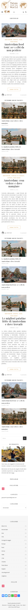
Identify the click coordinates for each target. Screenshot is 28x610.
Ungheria (4, 576)
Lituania (4, 561)
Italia (3, 554)
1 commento (23, 375)
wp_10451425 (8, 95)
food (20, 39)
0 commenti (23, 95)
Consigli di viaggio (17, 175)
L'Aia (3, 558)
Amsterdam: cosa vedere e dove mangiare (14, 183)
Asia (3, 533)
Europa (15, 39)
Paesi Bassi (14, 41)
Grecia (3, 551)
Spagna (3, 569)
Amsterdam (8, 39)
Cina (3, 536)
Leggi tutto (14, 89)
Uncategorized (5, 572)
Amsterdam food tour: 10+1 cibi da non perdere (14, 47)
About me (4, 526)
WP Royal (17, 607)
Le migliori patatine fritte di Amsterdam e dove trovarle (14, 321)
